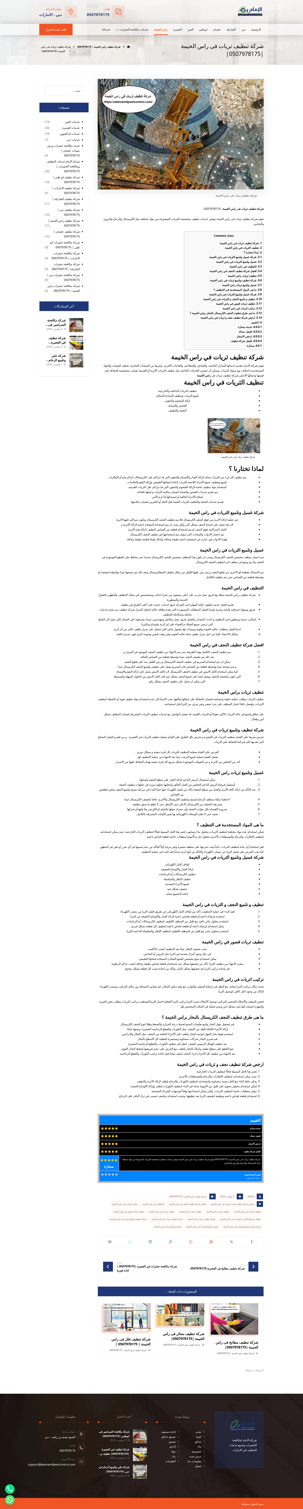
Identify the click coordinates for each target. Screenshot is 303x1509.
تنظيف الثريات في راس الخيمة (243, 247)
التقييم (256, 322)
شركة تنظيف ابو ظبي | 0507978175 (66, 179)
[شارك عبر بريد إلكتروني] (109, 1241)
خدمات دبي (73, 140)
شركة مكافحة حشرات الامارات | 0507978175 (66, 255)
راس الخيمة (204, 375)
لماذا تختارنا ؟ (253, 252)
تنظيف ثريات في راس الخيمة (161, 1211)
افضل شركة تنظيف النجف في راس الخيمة (236, 271)
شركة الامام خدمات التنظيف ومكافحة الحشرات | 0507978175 (63, 166)
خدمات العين (72, 122)
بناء (199, 1446)
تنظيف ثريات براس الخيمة (245, 275)
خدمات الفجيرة (71, 128)
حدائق (198, 1441)
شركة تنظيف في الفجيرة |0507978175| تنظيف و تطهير (115, 1453)
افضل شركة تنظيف (246, 341)
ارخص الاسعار (249, 336)
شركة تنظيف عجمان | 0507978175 (66, 234)
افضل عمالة (250, 331)
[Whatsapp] (10, 1500)
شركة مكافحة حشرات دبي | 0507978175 (63, 277)
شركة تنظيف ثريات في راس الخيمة (241, 243)
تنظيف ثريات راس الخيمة (190, 1211)
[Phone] (10, 1489)
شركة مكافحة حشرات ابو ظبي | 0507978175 (65, 244)
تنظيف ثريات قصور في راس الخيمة (239, 303)
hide (230, 235)
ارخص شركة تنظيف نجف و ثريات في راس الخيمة (231, 317)
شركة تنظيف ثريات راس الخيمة (201, 1219)
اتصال (198, 1466)
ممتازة (254, 345)
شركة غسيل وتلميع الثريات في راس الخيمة (235, 257)
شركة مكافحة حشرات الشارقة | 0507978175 (66, 266)
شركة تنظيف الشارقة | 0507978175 (66, 201)
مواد (173, 1451)
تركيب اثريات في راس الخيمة (242, 308)
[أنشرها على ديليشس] (170, 1241)
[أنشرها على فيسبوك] (251, 1241)
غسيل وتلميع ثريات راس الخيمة (242, 285)
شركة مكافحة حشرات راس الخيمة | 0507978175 (63, 288)
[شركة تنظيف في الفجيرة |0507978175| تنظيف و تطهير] (76, 343)
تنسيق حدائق (168, 1436)
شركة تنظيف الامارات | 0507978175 (66, 190)
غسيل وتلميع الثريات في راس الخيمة (239, 261)
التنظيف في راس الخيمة (246, 266)
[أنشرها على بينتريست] (211, 1241)
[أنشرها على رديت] (190, 1241)
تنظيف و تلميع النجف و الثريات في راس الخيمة (232, 299)
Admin (251, 1196)
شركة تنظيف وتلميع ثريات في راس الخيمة (236, 280)
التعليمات (170, 1461)
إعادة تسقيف (168, 1431)
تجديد (198, 1431)
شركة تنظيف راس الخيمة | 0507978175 (188, 1196)
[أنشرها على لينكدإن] (150, 1241)
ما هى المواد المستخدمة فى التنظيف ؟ (238, 289)
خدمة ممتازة (250, 327)
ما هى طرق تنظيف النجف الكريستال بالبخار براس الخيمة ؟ (226, 313)
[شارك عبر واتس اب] (130, 1241)
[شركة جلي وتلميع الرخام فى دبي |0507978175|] (76, 360)
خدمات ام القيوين (70, 134)
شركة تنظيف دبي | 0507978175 (68, 212)
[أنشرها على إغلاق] (231, 1241)
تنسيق (172, 1441)
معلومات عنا (194, 1461)
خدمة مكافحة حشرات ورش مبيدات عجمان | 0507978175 (63, 150)
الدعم (172, 1446)
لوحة (198, 1436)
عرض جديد (195, 1456)
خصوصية (196, 1451)
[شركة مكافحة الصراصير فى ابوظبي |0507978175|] (76, 325)
